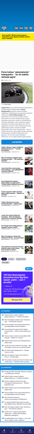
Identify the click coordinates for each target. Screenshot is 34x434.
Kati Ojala (4, 196)
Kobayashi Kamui (20, 259)
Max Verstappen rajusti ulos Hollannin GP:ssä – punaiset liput (12, 237)
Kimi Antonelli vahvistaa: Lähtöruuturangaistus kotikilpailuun (15, 398)
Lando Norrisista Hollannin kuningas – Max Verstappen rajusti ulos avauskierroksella (11, 216)
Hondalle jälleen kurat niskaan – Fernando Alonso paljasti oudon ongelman (17, 419)
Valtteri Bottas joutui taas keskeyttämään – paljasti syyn (11, 203)
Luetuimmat (7, 367)
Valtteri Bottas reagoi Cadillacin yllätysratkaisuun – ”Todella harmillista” (12, 148)
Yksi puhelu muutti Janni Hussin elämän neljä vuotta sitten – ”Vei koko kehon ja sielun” (12, 248)
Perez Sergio (5, 262)
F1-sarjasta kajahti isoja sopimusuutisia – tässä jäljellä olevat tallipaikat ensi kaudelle (17, 403)
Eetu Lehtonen (5, 220)
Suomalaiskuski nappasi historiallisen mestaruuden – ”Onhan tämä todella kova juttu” (12, 182)
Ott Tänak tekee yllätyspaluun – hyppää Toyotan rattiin (12, 226)
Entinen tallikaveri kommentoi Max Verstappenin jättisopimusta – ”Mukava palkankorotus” (16, 383)
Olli (2, 80)
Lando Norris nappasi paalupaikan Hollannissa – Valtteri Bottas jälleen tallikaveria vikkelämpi (15, 413)
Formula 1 (11, 259)
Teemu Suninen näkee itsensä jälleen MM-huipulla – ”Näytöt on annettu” (12, 193)
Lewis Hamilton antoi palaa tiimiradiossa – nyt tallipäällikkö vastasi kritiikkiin (12, 169)
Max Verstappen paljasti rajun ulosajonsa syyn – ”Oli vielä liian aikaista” (12, 159)
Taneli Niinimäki (5, 152)
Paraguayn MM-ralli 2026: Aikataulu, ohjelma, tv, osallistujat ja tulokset (18, 372)
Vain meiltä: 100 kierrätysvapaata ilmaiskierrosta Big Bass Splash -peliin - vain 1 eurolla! (16, 36)
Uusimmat (6, 311)
